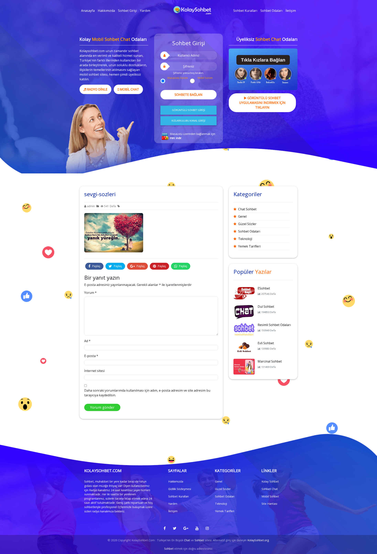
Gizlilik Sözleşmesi (179, 489)
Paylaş (95, 266)
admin (90, 206)
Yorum (90, 292)
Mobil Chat (129, 89)
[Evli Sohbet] (244, 348)
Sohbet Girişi (127, 10)
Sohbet (199, 540)
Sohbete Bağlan (188, 94)
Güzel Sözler (247, 224)
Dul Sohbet (266, 306)
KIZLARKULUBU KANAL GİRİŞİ (188, 120)
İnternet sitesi (94, 371)
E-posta (91, 356)
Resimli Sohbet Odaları (274, 325)
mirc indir (175, 138)
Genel (242, 216)
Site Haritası (269, 503)
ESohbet (264, 288)
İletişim (290, 10)
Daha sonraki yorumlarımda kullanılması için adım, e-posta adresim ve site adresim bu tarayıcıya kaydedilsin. (147, 392)
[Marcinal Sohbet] (244, 366)
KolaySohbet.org (258, 540)
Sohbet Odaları (271, 10)
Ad (87, 341)
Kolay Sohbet (270, 481)
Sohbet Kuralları (245, 10)
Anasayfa (88, 10)
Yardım (145, 10)
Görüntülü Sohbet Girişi (188, 110)
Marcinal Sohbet (270, 361)
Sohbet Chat (270, 489)
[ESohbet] (244, 293)
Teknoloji (245, 239)
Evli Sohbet (266, 343)
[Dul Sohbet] (244, 311)
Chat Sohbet (247, 209)
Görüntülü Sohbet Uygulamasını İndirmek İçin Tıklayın (262, 103)
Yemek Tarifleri (249, 246)
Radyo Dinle (96, 89)
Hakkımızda (106, 10)
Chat (187, 540)
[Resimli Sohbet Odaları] (244, 330)
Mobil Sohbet (270, 496)
